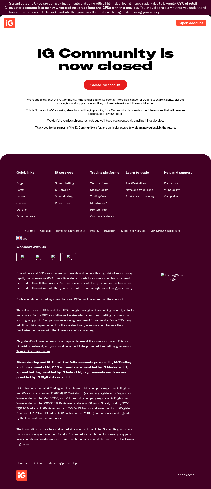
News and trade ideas (139, 190)
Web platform (99, 183)
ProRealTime (98, 209)
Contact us (171, 183)
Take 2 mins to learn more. (33, 351)
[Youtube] (54, 257)
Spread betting (64, 183)
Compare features (102, 216)
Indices (21, 196)
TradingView (98, 196)
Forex (20, 190)
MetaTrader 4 (98, 203)
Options (21, 209)
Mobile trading (99, 190)
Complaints (171, 196)
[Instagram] (38, 257)
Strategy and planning (140, 196)
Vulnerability (172, 190)
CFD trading (62, 190)
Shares (21, 203)
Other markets (25, 216)
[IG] (9, 23)
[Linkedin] (69, 257)
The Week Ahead (137, 183)
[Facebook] (23, 257)
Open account (191, 23)
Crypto (20, 183)
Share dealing (64, 196)
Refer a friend (63, 203)
